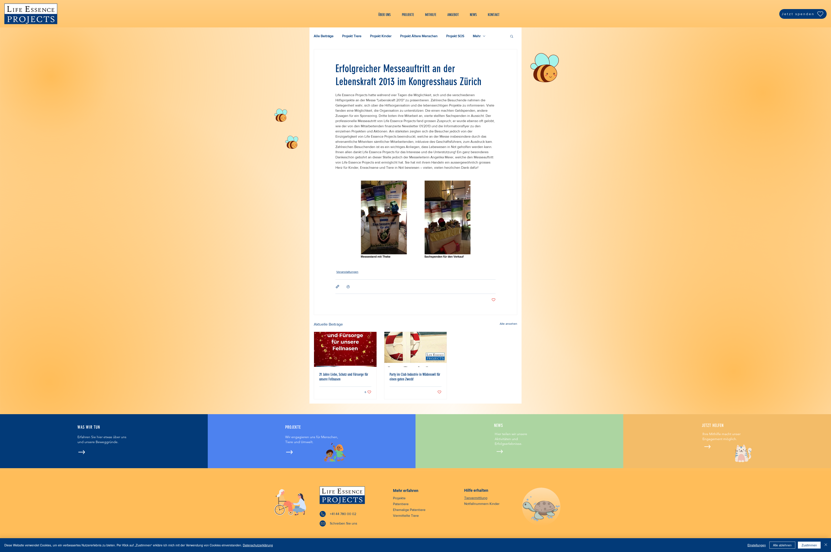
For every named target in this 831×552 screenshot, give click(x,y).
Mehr (477, 36)
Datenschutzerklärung (258, 545)
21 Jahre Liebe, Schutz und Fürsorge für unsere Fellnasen (343, 377)
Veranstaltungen (347, 272)
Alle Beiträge (323, 36)
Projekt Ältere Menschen (419, 36)
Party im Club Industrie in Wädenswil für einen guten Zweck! (415, 377)
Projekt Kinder (380, 36)
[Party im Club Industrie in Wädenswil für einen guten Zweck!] (415, 349)
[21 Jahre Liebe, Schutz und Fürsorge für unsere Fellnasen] (345, 349)
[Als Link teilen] (337, 287)
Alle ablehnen (782, 545)
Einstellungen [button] (756, 545)
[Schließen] (825, 545)
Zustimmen (809, 545)
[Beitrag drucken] (348, 287)
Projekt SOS (455, 36)
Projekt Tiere (351, 36)
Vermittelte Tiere (406, 515)
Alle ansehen (508, 323)
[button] (512, 36)
